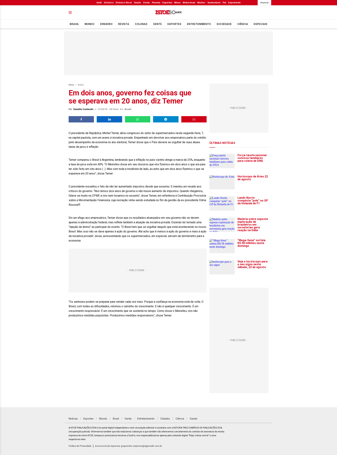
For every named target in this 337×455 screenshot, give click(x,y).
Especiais (260, 23)
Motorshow (189, 2)
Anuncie (264, 2)
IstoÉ (99, 2)
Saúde (137, 2)
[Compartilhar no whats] (137, 119)
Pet (224, 2)
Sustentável (213, 2)
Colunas (141, 23)
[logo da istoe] (168, 13)
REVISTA (123, 23)
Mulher (201, 2)
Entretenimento (199, 23)
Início (71, 85)
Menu (177, 2)
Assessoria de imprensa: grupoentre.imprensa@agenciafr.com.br (128, 446)
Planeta (156, 2)
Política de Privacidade (80, 446)
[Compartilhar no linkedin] (109, 119)
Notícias (73, 418)
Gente (146, 2)
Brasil (74, 23)
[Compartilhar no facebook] (81, 119)
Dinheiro (109, 2)
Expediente (234, 2)
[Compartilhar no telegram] (165, 119)
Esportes (167, 2)
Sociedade (224, 23)
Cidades (165, 418)
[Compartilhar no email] (194, 119)
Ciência (242, 23)
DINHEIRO (106, 23)
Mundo (89, 23)
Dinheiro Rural (124, 2)
